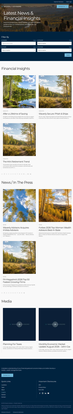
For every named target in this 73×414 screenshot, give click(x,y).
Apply (68, 55)
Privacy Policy (42, 387)
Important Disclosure (58, 1)
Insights (3, 392)
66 (28, 174)
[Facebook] (40, 393)
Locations (4, 385)
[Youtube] (48, 393)
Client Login (69, 1)
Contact (3, 397)
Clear (34, 40)
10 (23, 174)
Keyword (4, 40)
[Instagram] (42, 393)
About (3, 390)
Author (3, 47)
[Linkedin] (45, 393)
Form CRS (41, 390)
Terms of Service (18, 412)
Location (40, 47)
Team (2, 387)
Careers (3, 394)
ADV (40, 385)
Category (40, 40)
